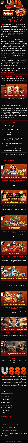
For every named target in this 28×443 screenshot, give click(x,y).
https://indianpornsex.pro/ (7, 72)
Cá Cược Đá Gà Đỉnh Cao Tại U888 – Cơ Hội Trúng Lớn (14, 332)
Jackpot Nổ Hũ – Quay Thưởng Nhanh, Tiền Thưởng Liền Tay (14, 206)
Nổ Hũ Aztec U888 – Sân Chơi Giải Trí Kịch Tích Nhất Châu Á (14, 232)
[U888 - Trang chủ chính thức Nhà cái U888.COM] (14, 2)
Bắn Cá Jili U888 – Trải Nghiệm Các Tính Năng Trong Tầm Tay (14, 257)
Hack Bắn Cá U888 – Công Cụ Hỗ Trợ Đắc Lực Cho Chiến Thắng (14, 282)
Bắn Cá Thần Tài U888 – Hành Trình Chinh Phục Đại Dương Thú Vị (14, 308)
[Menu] (2, 2)
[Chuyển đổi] (2, 126)
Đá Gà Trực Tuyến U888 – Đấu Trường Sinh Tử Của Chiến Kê (14, 357)
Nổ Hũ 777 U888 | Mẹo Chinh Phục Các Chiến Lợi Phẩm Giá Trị (14, 181)
